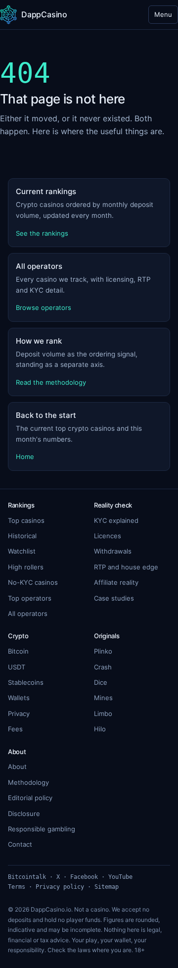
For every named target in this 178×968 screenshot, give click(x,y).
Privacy (19, 713)
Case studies (114, 598)
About (17, 766)
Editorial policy (30, 798)
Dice (100, 682)
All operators (27, 613)
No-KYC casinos (33, 582)
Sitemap (106, 886)
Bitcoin (18, 651)
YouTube (120, 876)
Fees (15, 729)
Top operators (29, 598)
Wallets (19, 698)
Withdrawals (113, 551)
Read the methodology (51, 382)
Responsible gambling (41, 829)
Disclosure (24, 813)
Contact (20, 844)
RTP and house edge (126, 567)
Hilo (100, 729)
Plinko (103, 651)
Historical (22, 536)
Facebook (84, 876)
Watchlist (22, 551)
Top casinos (26, 520)
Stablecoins (26, 682)
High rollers (26, 567)
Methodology (28, 782)
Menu (163, 14)
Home (25, 456)
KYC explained (116, 520)
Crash (103, 667)
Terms (16, 886)
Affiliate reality (116, 582)
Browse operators (43, 307)
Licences (107, 536)
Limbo (103, 713)
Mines (103, 698)
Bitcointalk (27, 876)
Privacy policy (60, 886)
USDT (16, 667)
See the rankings (42, 233)
